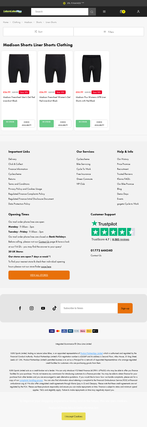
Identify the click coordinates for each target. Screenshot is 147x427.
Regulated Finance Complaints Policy (26, 193)
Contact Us (96, 255)
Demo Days (122, 193)
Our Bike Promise (125, 183)
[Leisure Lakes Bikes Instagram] (31, 308)
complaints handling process (31, 380)
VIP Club (81, 183)
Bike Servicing (83, 164)
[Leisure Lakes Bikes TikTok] (54, 308)
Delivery (12, 159)
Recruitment (122, 169)
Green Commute (84, 179)
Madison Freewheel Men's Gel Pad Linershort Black (19, 99)
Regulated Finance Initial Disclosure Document (31, 198)
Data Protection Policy (19, 203)
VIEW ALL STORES (39, 275)
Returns (12, 179)
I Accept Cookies (73, 416)
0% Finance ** (75, 3)
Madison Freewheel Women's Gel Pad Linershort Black (54, 99)
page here (46, 266)
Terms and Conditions (18, 183)
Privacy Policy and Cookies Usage (25, 188)
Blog (119, 188)
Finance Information (18, 169)
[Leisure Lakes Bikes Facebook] (20, 308)
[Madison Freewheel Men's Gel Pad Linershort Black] (19, 68)
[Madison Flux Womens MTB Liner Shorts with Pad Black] (91, 68)
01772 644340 (102, 250)
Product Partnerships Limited (91, 353)
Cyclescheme (14, 174)
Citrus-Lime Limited (84, 343)
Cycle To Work (84, 169)
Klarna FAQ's (123, 179)
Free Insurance (84, 174)
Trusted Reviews (125, 174)
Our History (123, 159)
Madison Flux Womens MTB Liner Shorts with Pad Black (91, 99)
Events (120, 198)
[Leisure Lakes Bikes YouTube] (43, 308)
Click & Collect (15, 164)
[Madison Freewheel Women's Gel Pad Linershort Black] (55, 68)
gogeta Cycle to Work (128, 203)
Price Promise (123, 164)
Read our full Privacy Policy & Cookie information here (73, 407)
